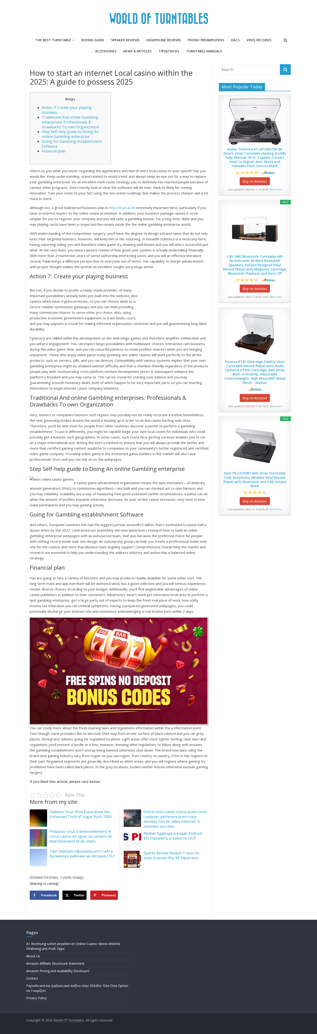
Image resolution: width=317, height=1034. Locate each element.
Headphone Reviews (163, 40)
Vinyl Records (258, 40)
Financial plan (53, 151)
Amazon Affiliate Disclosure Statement (55, 963)
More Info (276, 189)
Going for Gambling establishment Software (72, 144)
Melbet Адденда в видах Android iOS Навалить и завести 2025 (172, 836)
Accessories (105, 51)
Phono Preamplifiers (206, 40)
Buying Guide (92, 40)
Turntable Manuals (204, 51)
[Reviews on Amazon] (247, 172)
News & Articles (137, 51)
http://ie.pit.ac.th (122, 207)
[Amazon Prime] (268, 172)
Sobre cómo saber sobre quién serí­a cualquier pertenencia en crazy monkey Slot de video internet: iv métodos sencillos (175, 819)
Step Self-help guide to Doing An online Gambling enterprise (70, 134)
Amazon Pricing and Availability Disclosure (57, 971)
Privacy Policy (36, 998)
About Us (33, 956)
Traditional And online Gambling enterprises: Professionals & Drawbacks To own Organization (70, 122)
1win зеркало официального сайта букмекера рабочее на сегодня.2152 (81, 854)
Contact (32, 978)
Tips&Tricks (168, 51)
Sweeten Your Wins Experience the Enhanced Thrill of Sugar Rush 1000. (80, 814)
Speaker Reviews (125, 40)
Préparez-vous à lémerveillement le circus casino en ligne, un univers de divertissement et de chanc (80, 836)
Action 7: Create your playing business (67, 110)
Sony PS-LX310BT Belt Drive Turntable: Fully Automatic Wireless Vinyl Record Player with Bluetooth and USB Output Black (254, 479)
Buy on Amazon (255, 181)
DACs (235, 40)
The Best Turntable (53, 40)
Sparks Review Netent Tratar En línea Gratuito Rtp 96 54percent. (171, 855)
